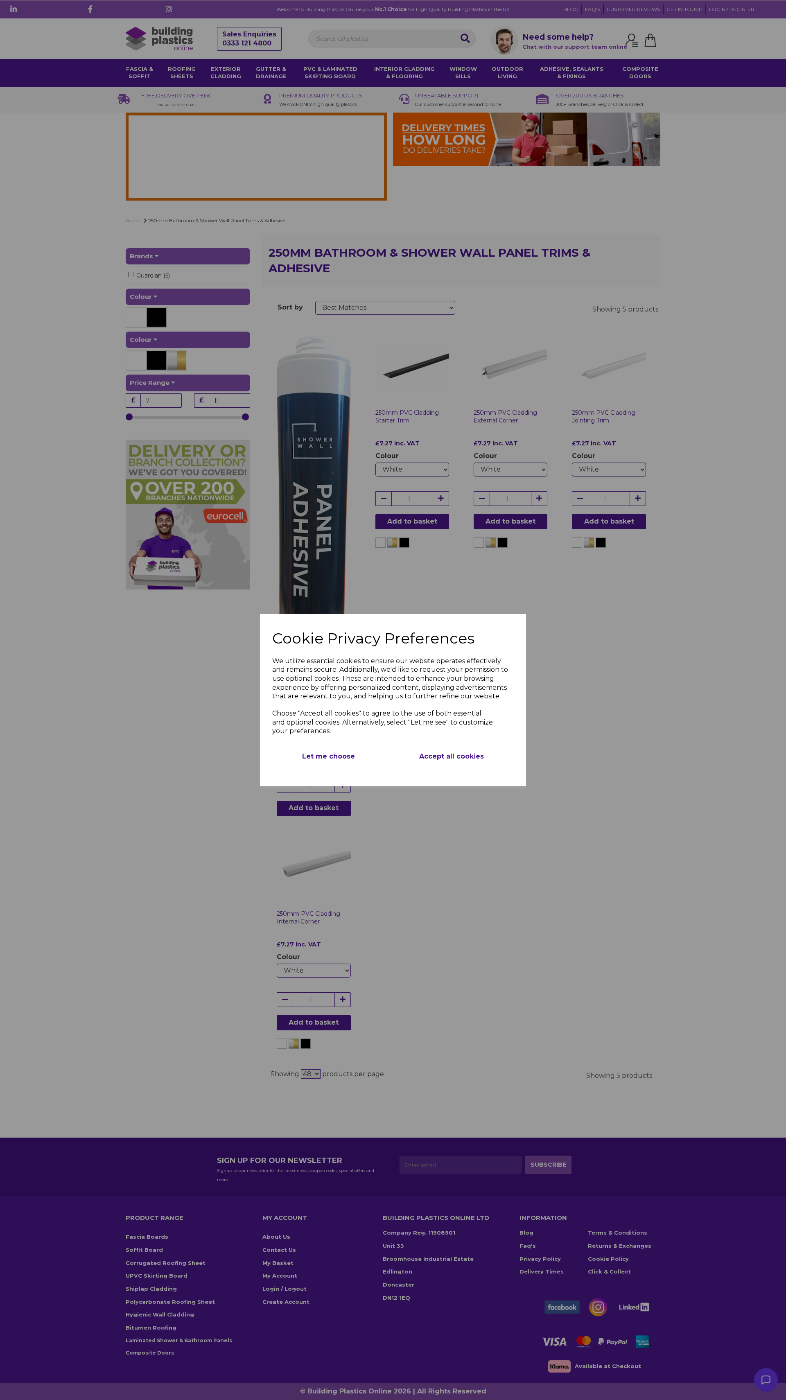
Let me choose (328, 756)
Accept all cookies (451, 756)
